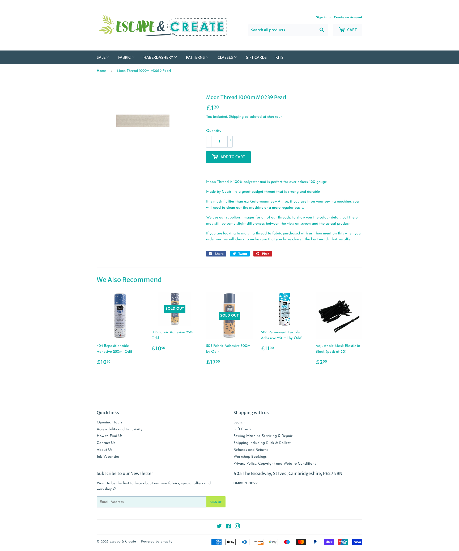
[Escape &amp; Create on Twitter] (219, 527)
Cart (351, 29)
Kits (279, 57)
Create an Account (348, 17)
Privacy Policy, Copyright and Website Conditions (274, 464)
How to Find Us (109, 436)
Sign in (321, 17)
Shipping (236, 117)
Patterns (196, 57)
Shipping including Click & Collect (262, 443)
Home (101, 71)
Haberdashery (158, 57)
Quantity (213, 131)
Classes (226, 57)
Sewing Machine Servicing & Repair (262, 436)
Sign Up (216, 502)
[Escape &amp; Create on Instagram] (237, 527)
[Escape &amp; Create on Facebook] (228, 527)
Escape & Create (122, 541)
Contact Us (106, 443)
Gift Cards (256, 57)
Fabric (124, 57)
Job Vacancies (108, 457)
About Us (104, 450)
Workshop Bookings (250, 457)
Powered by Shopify (156, 541)
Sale (101, 57)
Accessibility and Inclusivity (119, 429)
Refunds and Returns (250, 450)
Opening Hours (109, 422)
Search (239, 422)
